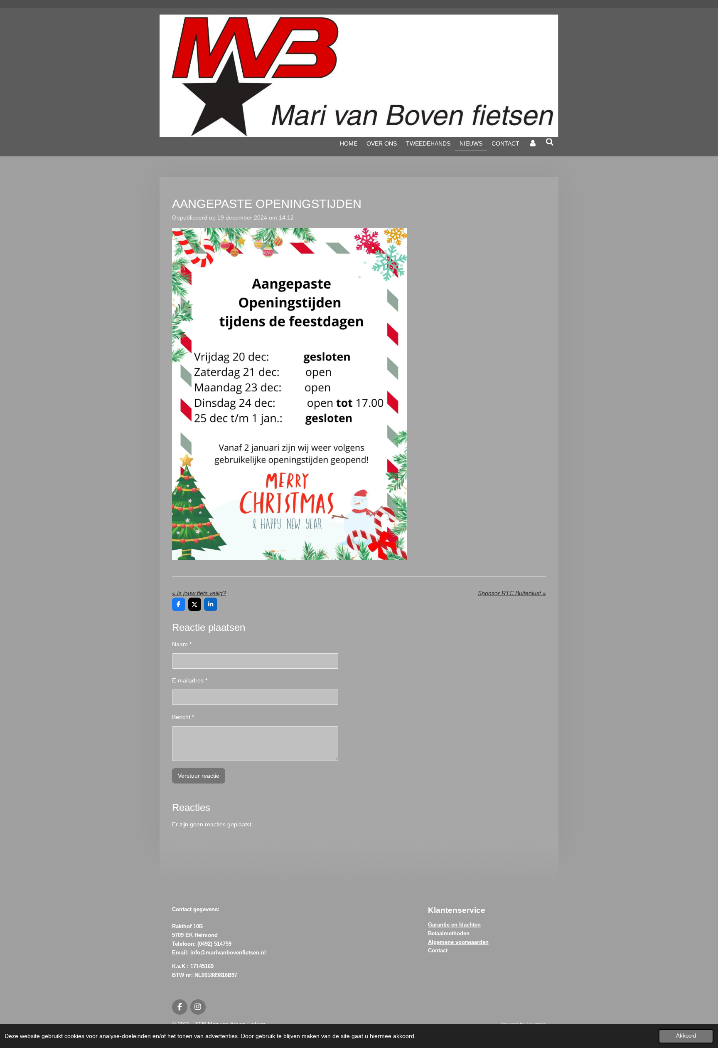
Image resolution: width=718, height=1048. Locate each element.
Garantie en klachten (454, 925)
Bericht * (183, 717)
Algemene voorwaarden (458, 942)
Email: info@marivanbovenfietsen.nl (219, 952)
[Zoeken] (549, 142)
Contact (438, 950)
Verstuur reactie (198, 775)
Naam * (182, 644)
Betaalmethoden (449, 933)
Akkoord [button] (686, 1036)
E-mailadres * (189, 680)
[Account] (532, 143)
